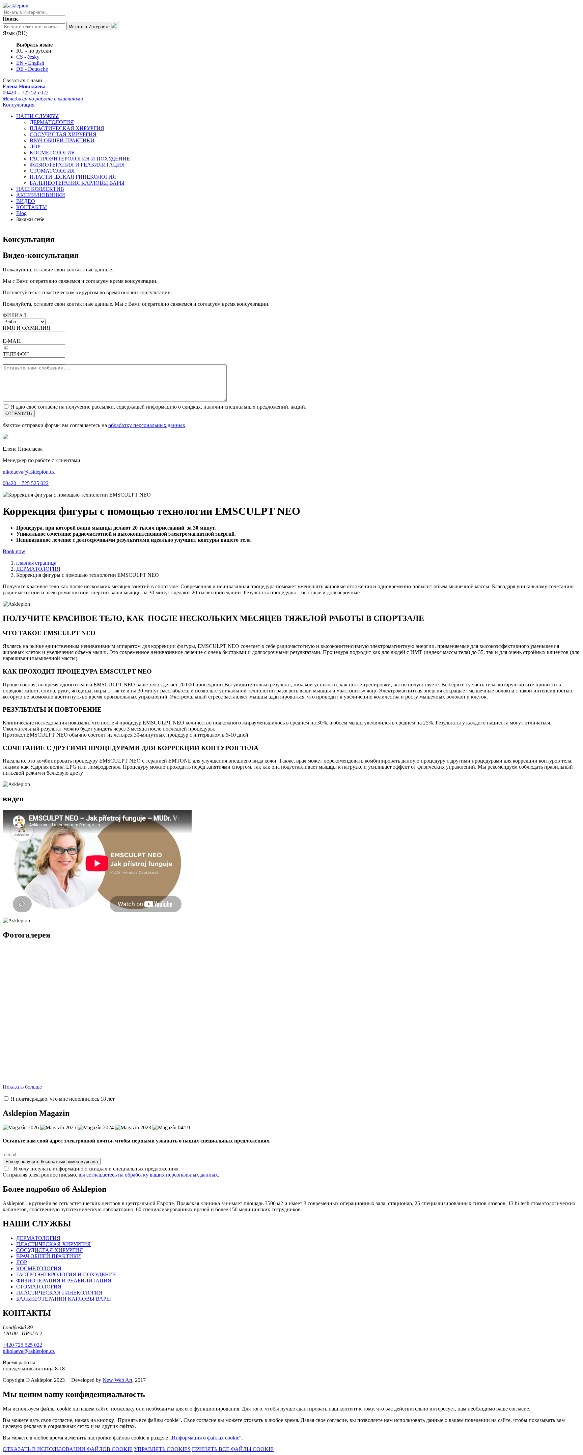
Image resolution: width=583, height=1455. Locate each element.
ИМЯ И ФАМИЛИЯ (26, 328)
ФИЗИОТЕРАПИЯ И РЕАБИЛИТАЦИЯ (77, 165)
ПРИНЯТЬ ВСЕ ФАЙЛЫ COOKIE (233, 1449)
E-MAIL (12, 341)
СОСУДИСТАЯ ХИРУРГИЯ (63, 134)
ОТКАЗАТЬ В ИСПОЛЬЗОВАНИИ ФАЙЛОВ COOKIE (68, 1449)
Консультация (18, 105)
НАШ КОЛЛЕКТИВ (40, 189)
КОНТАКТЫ (31, 207)
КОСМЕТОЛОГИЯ (52, 152)
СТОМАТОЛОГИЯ (52, 171)
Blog (21, 213)
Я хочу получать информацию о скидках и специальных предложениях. (94, 1168)
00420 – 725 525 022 (43, 92)
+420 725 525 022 (22, 1345)
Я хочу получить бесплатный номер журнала (51, 1161)
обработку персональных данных (146, 425)
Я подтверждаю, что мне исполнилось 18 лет (62, 1099)
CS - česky (27, 57)
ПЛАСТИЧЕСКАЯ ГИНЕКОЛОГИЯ (73, 177)
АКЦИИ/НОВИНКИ (40, 195)
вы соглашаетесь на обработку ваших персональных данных (148, 1175)
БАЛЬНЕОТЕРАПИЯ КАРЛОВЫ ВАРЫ (77, 183)
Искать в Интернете (90, 26)
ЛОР (35, 146)
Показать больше (22, 1087)
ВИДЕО (25, 201)
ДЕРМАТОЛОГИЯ (52, 122)
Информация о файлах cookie (205, 1438)
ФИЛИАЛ (15, 315)
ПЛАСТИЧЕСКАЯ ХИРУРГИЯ (67, 128)
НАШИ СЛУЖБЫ (37, 116)
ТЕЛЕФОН (16, 354)
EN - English (30, 63)
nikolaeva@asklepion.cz (29, 472)
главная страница (36, 563)
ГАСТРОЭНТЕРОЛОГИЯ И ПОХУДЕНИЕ (80, 158)
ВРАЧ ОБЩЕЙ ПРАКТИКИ (62, 140)
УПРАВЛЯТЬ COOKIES (162, 1449)
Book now (14, 551)
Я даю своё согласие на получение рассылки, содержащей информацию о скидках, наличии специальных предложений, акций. (157, 407)
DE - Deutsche (32, 69)
